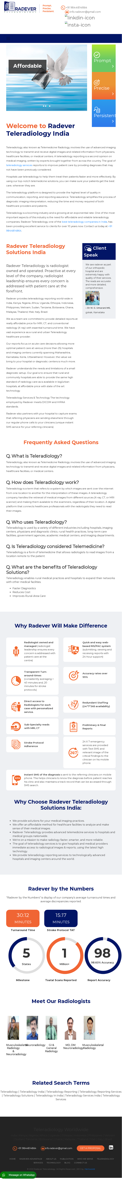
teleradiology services (19, 165)
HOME (13, 1159)
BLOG (67, 1162)
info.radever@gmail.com (85, 11)
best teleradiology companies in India (84, 221)
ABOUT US (51, 1159)
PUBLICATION (66, 1159)
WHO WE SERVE (85, 1159)
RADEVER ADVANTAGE (31, 1159)
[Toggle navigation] (8, 38)
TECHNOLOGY (54, 1162)
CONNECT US (80, 1162)
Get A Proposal (90, 1148)
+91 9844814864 (76, 7)
